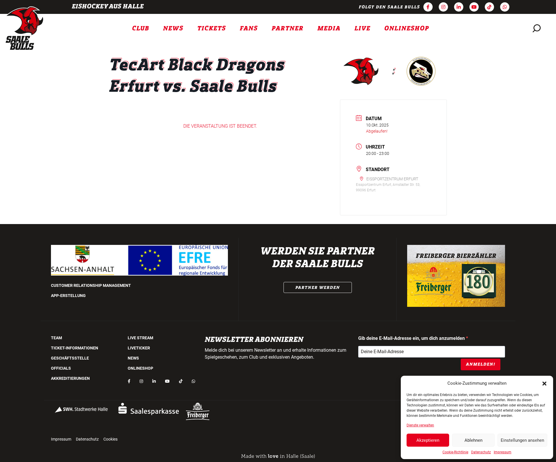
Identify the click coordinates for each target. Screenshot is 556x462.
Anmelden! (480, 364)
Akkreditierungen (70, 378)
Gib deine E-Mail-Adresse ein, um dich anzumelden (412, 338)
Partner (287, 28)
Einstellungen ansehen (522, 440)
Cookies (110, 439)
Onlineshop (406, 28)
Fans (249, 28)
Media (329, 28)
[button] (544, 383)
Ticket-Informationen (74, 348)
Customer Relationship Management (91, 285)
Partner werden (317, 287)
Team (56, 338)
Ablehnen (473, 440)
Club (140, 28)
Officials (61, 368)
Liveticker (139, 348)
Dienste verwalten (420, 425)
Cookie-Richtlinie (455, 452)
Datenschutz (481, 452)
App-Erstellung (68, 295)
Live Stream (140, 338)
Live (362, 28)
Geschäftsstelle (70, 358)
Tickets (211, 28)
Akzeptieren (427, 440)
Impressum (502, 452)
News (173, 28)
